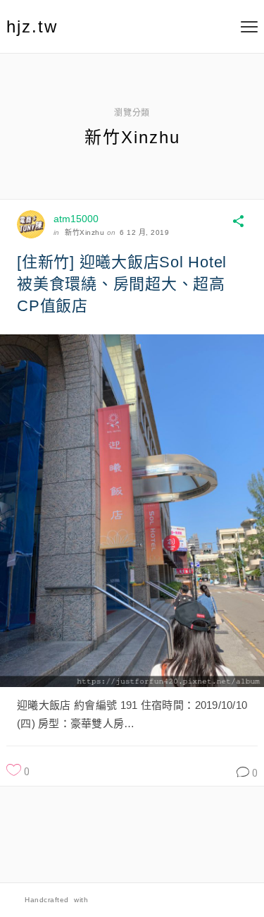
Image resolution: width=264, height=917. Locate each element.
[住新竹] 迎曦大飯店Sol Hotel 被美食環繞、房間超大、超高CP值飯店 (122, 284)
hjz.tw (32, 26)
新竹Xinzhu (84, 232)
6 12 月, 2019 (144, 232)
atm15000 (76, 218)
